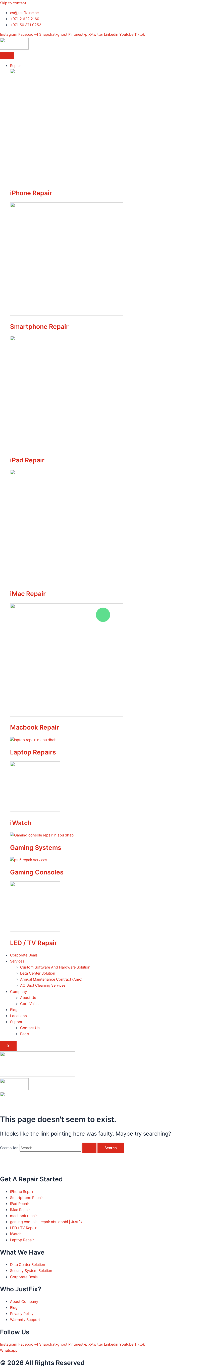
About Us (28, 997)
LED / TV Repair (33, 943)
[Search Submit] (89, 1148)
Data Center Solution (37, 973)
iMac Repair (28, 593)
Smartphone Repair (39, 326)
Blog (14, 1010)
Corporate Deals (24, 955)
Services (17, 961)
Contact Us (30, 1028)
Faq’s (24, 1034)
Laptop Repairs (33, 752)
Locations (18, 1016)
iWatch (20, 823)
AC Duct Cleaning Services (43, 985)
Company (18, 991)
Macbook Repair (34, 727)
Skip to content (13, 3)
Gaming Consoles (37, 872)
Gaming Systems (35, 847)
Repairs (16, 65)
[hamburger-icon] (7, 55)
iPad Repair (27, 460)
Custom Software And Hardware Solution (55, 967)
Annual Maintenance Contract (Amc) (51, 979)
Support (17, 1022)
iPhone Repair (31, 193)
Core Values (30, 1003)
